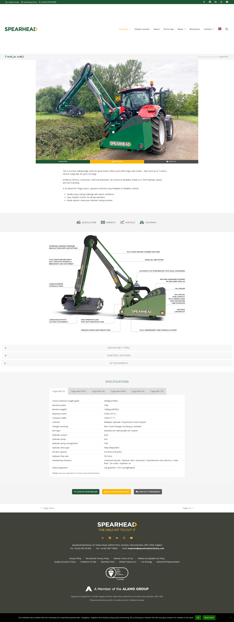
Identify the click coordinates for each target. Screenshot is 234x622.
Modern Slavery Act (127, 561)
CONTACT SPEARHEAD (149, 492)
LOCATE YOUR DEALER (86, 492)
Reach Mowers (211, 57)
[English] (219, 29)
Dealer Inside (14, 2)
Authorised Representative (168, 561)
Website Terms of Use (123, 558)
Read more (209, 617)
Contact (172, 161)
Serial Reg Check (30, 2)
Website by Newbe (137, 600)
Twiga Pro (186, 508)
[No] (230, 617)
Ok (198, 617)
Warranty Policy (108, 561)
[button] (226, 29)
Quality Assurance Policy (65, 561)
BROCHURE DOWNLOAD (117, 492)
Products (201, 57)
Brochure (117, 161)
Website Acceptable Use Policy (151, 558)
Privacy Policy (75, 558)
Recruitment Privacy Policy (97, 558)
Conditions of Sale (88, 561)
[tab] (58, 391)
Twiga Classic (47, 508)
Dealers (63, 161)
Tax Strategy (146, 561)
